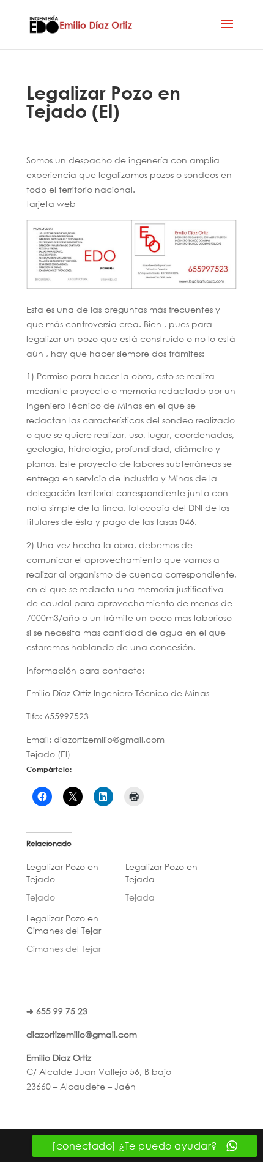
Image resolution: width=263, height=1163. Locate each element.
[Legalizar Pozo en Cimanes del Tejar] (75, 933)
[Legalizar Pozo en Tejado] (75, 882)
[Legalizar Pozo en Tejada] (174, 882)
